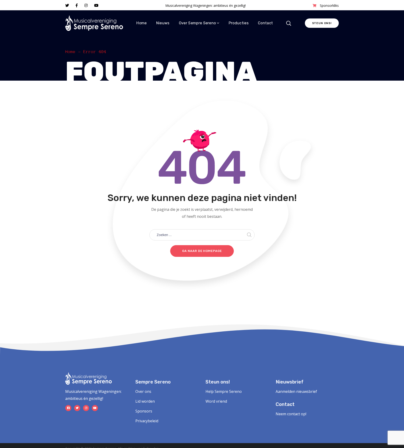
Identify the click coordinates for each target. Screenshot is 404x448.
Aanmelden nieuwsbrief (296, 391)
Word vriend (216, 401)
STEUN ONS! (322, 23)
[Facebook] (68, 408)
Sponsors (143, 411)
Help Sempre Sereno (224, 391)
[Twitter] (77, 408)
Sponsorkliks (329, 5)
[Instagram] (86, 408)
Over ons (143, 391)
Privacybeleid (146, 420)
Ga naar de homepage (202, 251)
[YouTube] (95, 408)
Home (70, 51)
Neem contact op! (291, 413)
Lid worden (145, 401)
